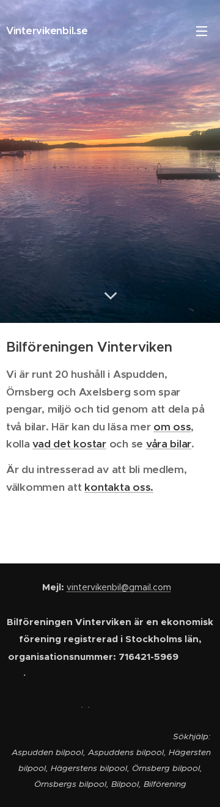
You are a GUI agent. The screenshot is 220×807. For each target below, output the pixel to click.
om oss (172, 426)
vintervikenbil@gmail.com (119, 587)
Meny (201, 30)
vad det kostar (69, 444)
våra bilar (168, 444)
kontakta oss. (118, 487)
